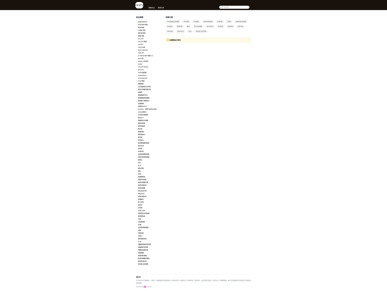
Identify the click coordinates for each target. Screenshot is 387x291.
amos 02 (141, 70)
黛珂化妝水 (180, 31)
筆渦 (139, 174)
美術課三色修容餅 (201, 31)
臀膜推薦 (179, 26)
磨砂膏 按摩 (141, 33)
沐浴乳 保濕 (141, 30)
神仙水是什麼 (142, 191)
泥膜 (139, 230)
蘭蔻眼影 (141, 84)
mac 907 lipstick (143, 67)
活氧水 (140, 236)
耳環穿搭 (220, 26)
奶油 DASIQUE (142, 22)
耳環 (190, 31)
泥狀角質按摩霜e (143, 227)
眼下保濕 (141, 202)
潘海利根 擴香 (142, 255)
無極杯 (140, 92)
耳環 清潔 (240, 26)
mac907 (140, 44)
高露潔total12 (142, 106)
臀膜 (188, 26)
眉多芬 (140, 205)
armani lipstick (142, 78)
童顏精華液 (141, 177)
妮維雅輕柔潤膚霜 (143, 98)
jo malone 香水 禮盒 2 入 (145, 55)
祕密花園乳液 (142, 196)
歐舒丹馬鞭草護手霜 (144, 89)
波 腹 (139, 224)
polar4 (140, 64)
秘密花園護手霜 (143, 182)
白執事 (140, 208)
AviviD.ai (148, 286)
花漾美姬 (219, 21)
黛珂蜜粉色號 (142, 238)
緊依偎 (140, 137)
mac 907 (141, 39)
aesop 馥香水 (142, 112)
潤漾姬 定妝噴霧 (143, 264)
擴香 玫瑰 (141, 36)
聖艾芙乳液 (210, 26)
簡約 (139, 171)
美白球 (140, 129)
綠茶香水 (141, 140)
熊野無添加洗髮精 (143, 213)
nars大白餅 (141, 47)
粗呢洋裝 (141, 168)
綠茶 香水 (141, 146)
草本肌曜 (186, 21)
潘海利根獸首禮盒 (143, 258)
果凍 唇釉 (141, 27)
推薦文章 (161, 8)
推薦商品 (151, 8)
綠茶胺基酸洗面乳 (143, 143)
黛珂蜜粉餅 (141, 216)
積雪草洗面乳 (142, 179)
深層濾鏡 (141, 253)
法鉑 (139, 219)
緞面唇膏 (141, 131)
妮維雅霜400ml (143, 95)
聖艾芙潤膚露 (198, 26)
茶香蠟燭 (196, 21)
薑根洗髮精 (141, 123)
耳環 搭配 (170, 31)
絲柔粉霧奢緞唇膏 (143, 154)
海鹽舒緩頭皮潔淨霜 (144, 244)
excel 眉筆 (141, 81)
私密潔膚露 (141, 188)
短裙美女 (141, 199)
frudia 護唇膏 (142, 72)
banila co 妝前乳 (143, 61)
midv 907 (141, 53)
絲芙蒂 (140, 148)
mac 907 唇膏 (142, 41)
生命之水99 (141, 210)
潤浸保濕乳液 (142, 261)
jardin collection (143, 50)
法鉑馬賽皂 (141, 222)
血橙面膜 (141, 103)
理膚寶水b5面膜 (143, 120)
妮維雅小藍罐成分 (143, 100)
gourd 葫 (141, 58)
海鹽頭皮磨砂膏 (143, 250)
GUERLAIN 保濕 (143, 24)
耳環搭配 (230, 26)
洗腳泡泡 (141, 233)
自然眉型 (169, 26)
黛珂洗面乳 (141, 126)
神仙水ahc (141, 193)
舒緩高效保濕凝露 (241, 21)
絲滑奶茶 (141, 151)
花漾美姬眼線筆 (208, 21)
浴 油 (139, 241)
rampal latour (142, 75)
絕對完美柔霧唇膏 (143, 157)
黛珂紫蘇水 (141, 134)
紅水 (139, 162)
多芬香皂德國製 (143, 115)
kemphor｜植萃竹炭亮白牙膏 (147, 109)
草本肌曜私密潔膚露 (173, 21)
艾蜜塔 (229, 21)
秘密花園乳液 (142, 185)
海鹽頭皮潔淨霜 (143, 247)
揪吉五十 (141, 117)
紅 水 (139, 165)
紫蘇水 (140, 160)
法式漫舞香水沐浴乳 (144, 86)
